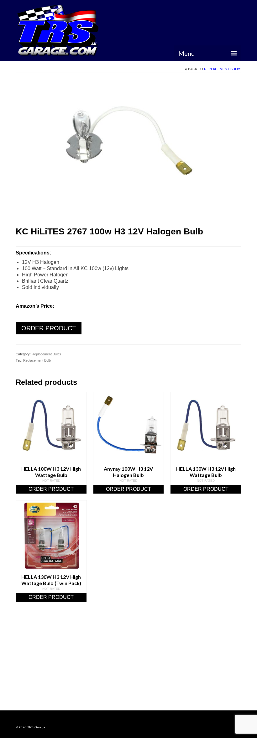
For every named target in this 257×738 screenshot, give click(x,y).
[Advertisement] (128, 664)
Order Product (48, 328)
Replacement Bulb (37, 360)
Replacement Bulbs (222, 69)
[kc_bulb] (128, 150)
